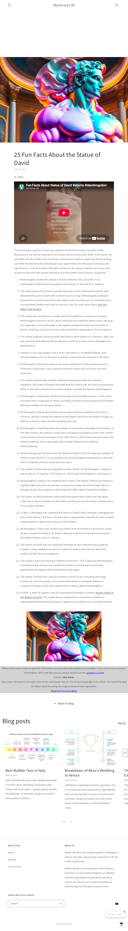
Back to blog (66, 703)
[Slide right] (70, 821)
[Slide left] (57, 821)
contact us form (95, 672)
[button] (9, 5)
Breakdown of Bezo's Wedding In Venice (89, 773)
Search (11, 852)
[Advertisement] (64, 33)
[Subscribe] (60, 903)
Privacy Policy (14, 866)
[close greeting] (124, 911)
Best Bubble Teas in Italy (25, 770)
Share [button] (20, 177)
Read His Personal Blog (64, 690)
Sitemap (12, 859)
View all (122, 722)
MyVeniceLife (67, 924)
